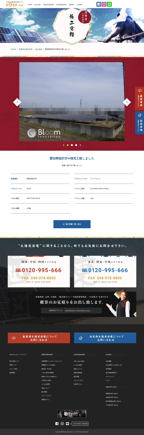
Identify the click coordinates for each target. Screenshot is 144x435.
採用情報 (108, 369)
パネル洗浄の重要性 (48, 372)
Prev (14, 99)
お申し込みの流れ (79, 361)
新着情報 (12, 372)
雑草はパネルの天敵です (49, 376)
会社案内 (79, 4)
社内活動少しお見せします (114, 365)
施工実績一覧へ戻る (73, 224)
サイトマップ (110, 376)
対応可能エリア (14, 361)
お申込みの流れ (46, 380)
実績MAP (71, 4)
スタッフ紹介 (13, 369)
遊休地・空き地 (46, 369)
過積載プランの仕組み (48, 365)
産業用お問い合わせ (112, 393)
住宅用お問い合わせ (112, 397)
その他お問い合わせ (112, 405)
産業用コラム (46, 399)
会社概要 (108, 361)
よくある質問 (46, 384)
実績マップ (12, 365)
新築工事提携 (78, 372)
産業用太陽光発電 (48, 4)
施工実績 (38, 49)
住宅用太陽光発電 (61, 4)
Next (124, 99)
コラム (108, 380)
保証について (46, 388)
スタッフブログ (46, 396)
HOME (30, 4)
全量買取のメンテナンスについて (52, 361)
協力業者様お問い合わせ (113, 401)
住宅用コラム (78, 384)
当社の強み (37, 4)
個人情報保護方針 (111, 372)
